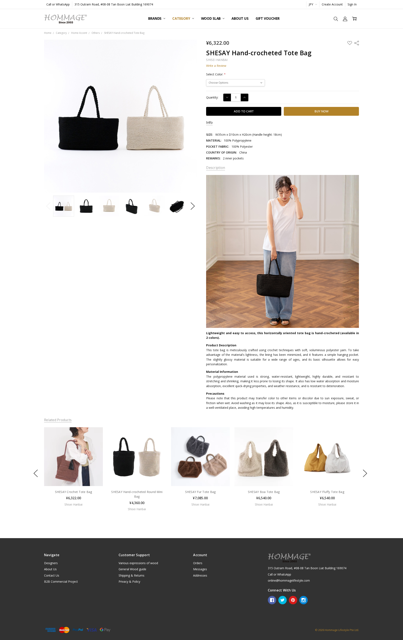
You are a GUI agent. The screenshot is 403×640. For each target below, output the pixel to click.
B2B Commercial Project (61, 581)
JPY (311, 4)
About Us (240, 18)
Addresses (200, 575)
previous (35, 473)
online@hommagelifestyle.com (289, 580)
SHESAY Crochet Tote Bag (73, 492)
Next (192, 206)
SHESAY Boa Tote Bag (264, 492)
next (365, 473)
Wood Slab (211, 18)
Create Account (332, 4)
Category (181, 18)
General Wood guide (132, 569)
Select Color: (216, 74)
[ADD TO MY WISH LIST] (95, 441)
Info (209, 122)
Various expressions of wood (138, 563)
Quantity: (212, 97)
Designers (51, 563)
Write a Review (216, 65)
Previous (48, 206)
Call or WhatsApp (58, 4)
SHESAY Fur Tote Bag (200, 492)
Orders (197, 563)
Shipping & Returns (131, 575)
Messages (200, 569)
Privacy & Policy (129, 581)
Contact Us (51, 575)
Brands (155, 18)
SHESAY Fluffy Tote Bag (327, 492)
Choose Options (73, 477)
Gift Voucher (268, 18)
